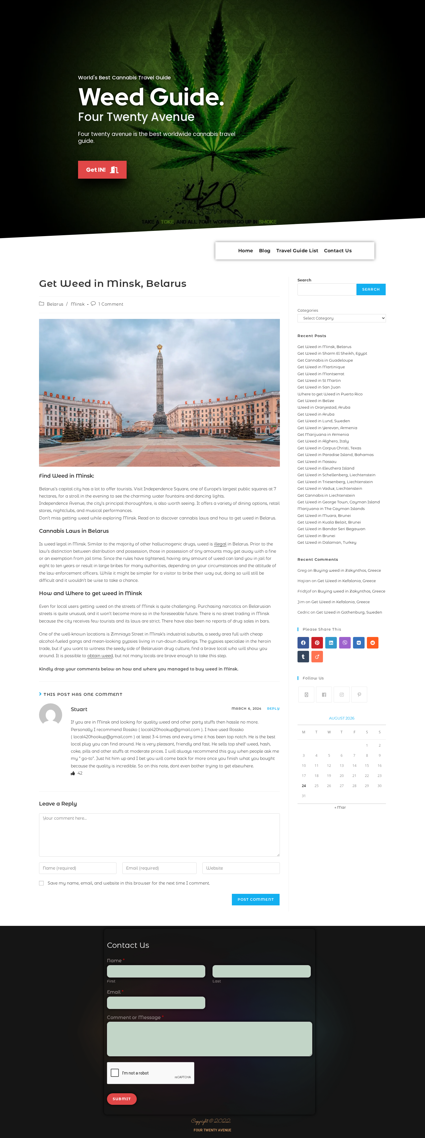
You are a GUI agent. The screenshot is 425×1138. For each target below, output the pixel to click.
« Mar (340, 807)
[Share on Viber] (345, 643)
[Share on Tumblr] (303, 656)
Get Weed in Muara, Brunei (324, 515)
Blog (265, 250)
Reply (273, 709)
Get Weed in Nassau (317, 461)
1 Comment (111, 304)
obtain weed (100, 655)
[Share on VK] (359, 643)
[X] (306, 694)
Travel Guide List (297, 250)
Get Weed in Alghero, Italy (323, 441)
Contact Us (338, 250)
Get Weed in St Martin (319, 380)
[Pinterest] (359, 694)
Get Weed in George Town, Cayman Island (339, 502)
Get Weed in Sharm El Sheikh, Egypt (332, 353)
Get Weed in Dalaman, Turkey (327, 542)
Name (116, 960)
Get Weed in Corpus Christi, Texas (329, 448)
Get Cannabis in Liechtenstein (326, 495)
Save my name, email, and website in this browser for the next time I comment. (129, 883)
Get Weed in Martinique (321, 367)
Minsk (78, 304)
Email (115, 992)
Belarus (55, 304)
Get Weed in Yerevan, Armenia (327, 427)
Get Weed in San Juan (319, 387)
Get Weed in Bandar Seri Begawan (331, 528)
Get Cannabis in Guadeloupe (325, 360)
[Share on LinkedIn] (331, 643)
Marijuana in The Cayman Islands (331, 508)
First (111, 981)
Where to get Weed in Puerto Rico (330, 394)
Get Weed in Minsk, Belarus (324, 346)
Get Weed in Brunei (316, 535)
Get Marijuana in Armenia (323, 434)
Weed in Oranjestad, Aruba (324, 407)
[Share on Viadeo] (317, 656)
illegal (220, 544)
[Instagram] (342, 694)
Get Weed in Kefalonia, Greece (346, 580)
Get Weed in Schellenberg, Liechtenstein (337, 474)
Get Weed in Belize (316, 400)
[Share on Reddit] (372, 643)
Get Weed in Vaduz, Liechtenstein (330, 488)
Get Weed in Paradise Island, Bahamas (336, 454)
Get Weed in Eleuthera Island (326, 468)
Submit (122, 1099)
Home (245, 250)
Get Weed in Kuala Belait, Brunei (329, 522)
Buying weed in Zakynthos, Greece (347, 570)
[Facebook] (324, 694)
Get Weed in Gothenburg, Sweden (349, 612)
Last (216, 981)
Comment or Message (135, 1017)
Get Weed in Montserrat (321, 373)
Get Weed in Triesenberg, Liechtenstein (335, 481)
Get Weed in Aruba (316, 414)
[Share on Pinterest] (317, 643)
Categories (308, 310)
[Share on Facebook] (303, 643)
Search (304, 280)
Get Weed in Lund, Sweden (324, 420)
